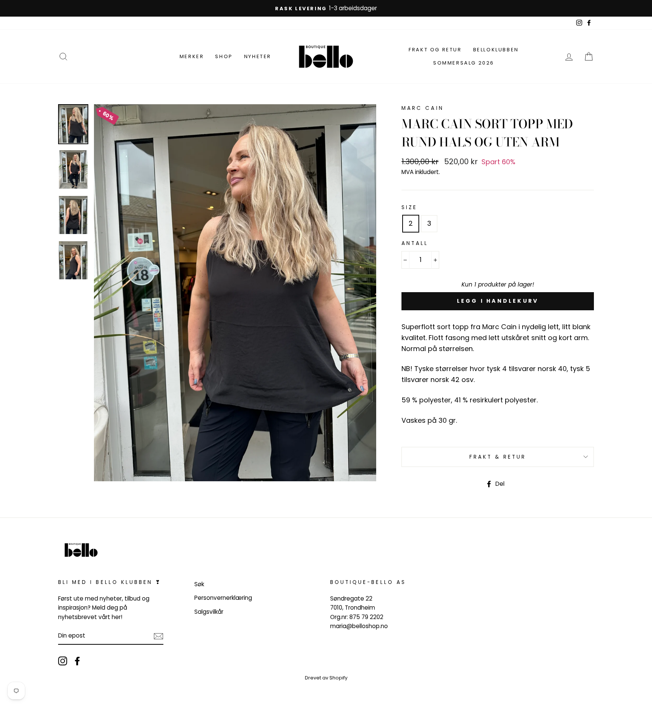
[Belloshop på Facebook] (77, 660)
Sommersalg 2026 (463, 62)
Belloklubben (496, 49)
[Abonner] (158, 636)
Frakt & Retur (497, 457)
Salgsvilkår (208, 612)
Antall (414, 243)
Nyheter (257, 56)
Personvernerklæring (223, 598)
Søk (199, 584)
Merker (192, 56)
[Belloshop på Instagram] (62, 660)
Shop (223, 56)
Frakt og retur (435, 49)
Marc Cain (422, 108)
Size (409, 207)
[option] (326, 8)
